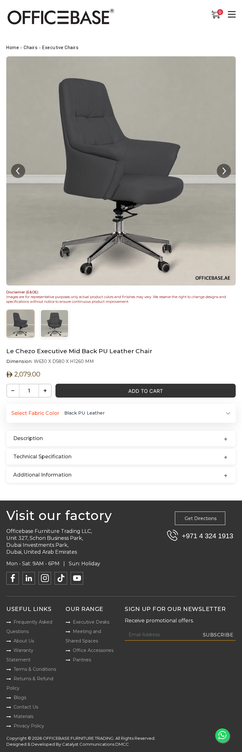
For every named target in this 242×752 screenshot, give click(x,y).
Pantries (82, 660)
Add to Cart (145, 391)
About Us (24, 641)
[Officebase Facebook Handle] (12, 578)
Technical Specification (42, 457)
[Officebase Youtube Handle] (77, 578)
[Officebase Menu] (232, 14)
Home (12, 47)
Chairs (30, 47)
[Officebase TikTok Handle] (61, 578)
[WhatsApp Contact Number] (222, 735)
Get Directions (200, 518)
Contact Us (26, 707)
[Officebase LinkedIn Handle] (28, 578)
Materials (23, 716)
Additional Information (42, 475)
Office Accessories (93, 650)
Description (28, 438)
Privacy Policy (29, 726)
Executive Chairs (60, 47)
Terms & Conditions (35, 669)
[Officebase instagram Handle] (44, 578)
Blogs (20, 697)
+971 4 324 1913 (207, 536)
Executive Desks (91, 622)
